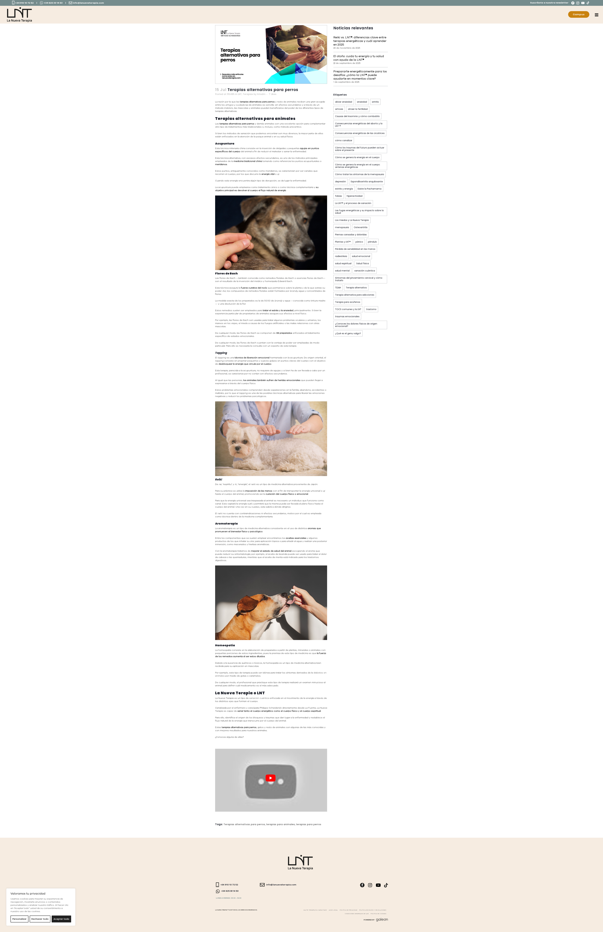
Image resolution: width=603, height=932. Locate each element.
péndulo (372, 241)
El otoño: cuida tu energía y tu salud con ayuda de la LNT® (358, 58)
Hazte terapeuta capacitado (315, 910)
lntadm (261, 94)
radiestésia (341, 256)
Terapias (248, 94)
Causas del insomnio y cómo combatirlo (357, 116)
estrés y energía (344, 188)
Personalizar (19, 919)
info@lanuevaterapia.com (88, 3)
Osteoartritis (360, 227)
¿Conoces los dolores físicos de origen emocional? (356, 325)
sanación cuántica (259, 698)
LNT (240, 94)
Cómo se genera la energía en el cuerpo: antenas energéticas (357, 166)
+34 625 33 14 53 (53, 3)
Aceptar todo (61, 919)
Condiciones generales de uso (357, 914)
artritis (375, 101)
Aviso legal (333, 910)
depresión (340, 181)
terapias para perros (308, 824)
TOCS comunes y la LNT (348, 309)
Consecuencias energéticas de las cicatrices (360, 133)
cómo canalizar (343, 140)
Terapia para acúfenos (347, 302)
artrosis (339, 109)
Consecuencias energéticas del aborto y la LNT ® (358, 125)
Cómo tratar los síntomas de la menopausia (359, 174)
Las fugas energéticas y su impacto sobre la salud (359, 211)
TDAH (338, 287)
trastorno (371, 309)
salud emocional (361, 256)
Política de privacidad (348, 910)
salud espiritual (343, 263)
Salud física (362, 263)
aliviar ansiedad (343, 101)
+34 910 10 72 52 (24, 3)
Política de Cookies (378, 914)
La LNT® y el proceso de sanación (353, 203)
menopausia (342, 227)
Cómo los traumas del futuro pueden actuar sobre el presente (359, 149)
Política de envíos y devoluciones (372, 910)
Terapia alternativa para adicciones (354, 294)
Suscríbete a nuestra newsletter (549, 3)
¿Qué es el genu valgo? (348, 333)
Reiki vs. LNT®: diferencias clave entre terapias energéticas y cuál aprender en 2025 (359, 40)
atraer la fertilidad (358, 109)
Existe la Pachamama (369, 188)
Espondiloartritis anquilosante (367, 181)
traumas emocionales (347, 316)
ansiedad (362, 101)
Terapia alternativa (356, 287)
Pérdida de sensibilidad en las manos (355, 249)
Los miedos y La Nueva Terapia (352, 220)
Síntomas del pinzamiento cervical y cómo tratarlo (358, 279)
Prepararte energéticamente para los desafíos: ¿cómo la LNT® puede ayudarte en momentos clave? (360, 75)
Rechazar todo (40, 919)
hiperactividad (354, 196)
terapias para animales (280, 824)
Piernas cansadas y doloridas (351, 234)
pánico (359, 241)
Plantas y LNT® (343, 241)
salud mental (342, 270)
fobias (338, 196)
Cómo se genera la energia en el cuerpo (357, 157)
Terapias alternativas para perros (244, 824)
